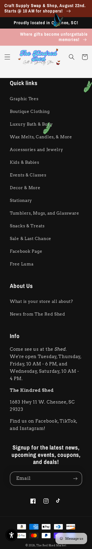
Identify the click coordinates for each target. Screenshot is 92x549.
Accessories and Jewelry (36, 149)
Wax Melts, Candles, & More (41, 136)
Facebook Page (26, 251)
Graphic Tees (24, 98)
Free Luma (21, 264)
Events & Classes (28, 175)
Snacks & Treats (27, 225)
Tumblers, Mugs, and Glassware (44, 213)
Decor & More (25, 187)
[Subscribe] (75, 479)
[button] (7, 57)
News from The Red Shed (37, 314)
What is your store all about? (41, 301)
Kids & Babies (24, 162)
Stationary (21, 200)
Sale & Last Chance (30, 238)
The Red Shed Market (51, 545)
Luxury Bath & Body (31, 124)
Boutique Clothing (30, 111)
